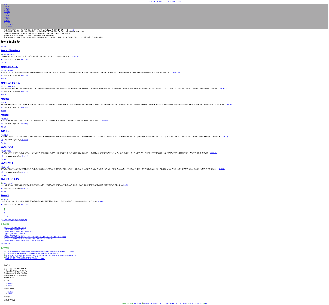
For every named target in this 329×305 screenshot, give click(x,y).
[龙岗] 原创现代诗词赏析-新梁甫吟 (14, 233)
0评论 (22, 59)
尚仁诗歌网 (137, 303)
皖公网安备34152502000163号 (152, 303)
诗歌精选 (7, 6)
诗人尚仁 (10, 26)
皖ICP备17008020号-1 (168, 303)
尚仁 (2, 59)
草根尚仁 (10, 285)
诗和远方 (7, 13)
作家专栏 (7, 15)
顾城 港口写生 (7, 163)
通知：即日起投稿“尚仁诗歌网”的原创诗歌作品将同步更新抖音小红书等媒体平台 (28, 238)
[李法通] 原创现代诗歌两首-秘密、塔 (15, 228)
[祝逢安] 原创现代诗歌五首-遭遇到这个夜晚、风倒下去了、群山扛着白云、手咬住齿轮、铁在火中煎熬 (35, 237)
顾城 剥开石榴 (7, 147)
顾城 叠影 (5, 99)
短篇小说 (7, 21)
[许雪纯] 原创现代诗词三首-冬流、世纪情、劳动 (18, 231)
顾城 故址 (5, 115)
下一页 (6, 217)
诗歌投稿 (7, 12)
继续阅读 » (75, 56)
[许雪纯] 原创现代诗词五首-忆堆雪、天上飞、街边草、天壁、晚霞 (24, 240)
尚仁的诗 (7, 22)
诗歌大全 (7, 8)
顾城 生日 (5, 131)
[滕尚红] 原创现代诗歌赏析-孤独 (14, 235)
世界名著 (7, 19)
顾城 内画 (5, 195)
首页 (5, 4)
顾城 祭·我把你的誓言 (10, 50)
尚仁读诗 (10, 24)
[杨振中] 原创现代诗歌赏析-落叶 (14, 229)
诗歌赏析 (7, 10)
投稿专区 (7, 17)
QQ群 (72, 30)
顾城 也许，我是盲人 (10, 179)
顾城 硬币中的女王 (9, 67)
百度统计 (198, 303)
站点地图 (191, 303)
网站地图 (185, 303)
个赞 (26, 59)
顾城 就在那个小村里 (10, 83)
